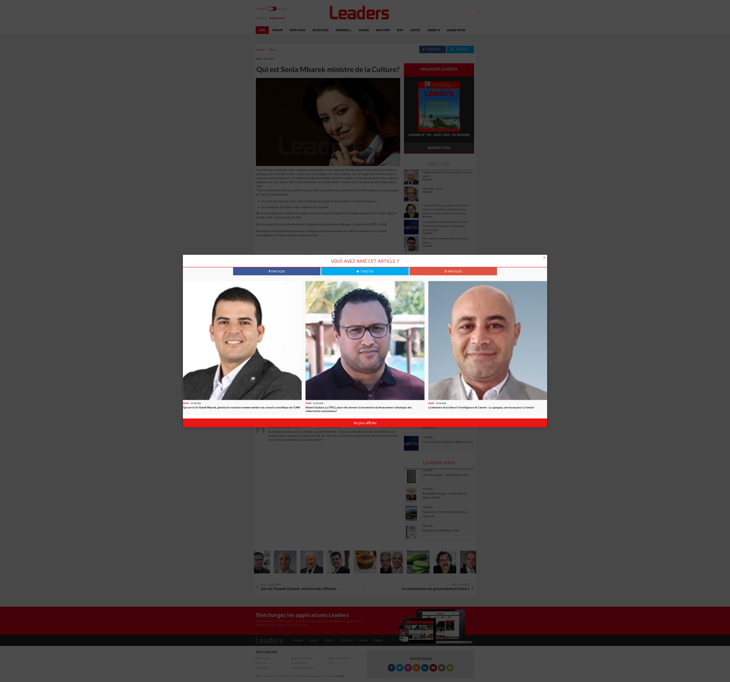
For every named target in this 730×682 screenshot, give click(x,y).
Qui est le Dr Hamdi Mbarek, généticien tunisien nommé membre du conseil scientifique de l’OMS (241, 407)
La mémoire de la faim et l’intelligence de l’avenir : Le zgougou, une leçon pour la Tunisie (481, 407)
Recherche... (413, 12)
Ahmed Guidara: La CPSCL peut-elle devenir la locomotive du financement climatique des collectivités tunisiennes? (358, 409)
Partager (277, 271)
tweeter (366, 271)
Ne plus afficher (365, 423)
